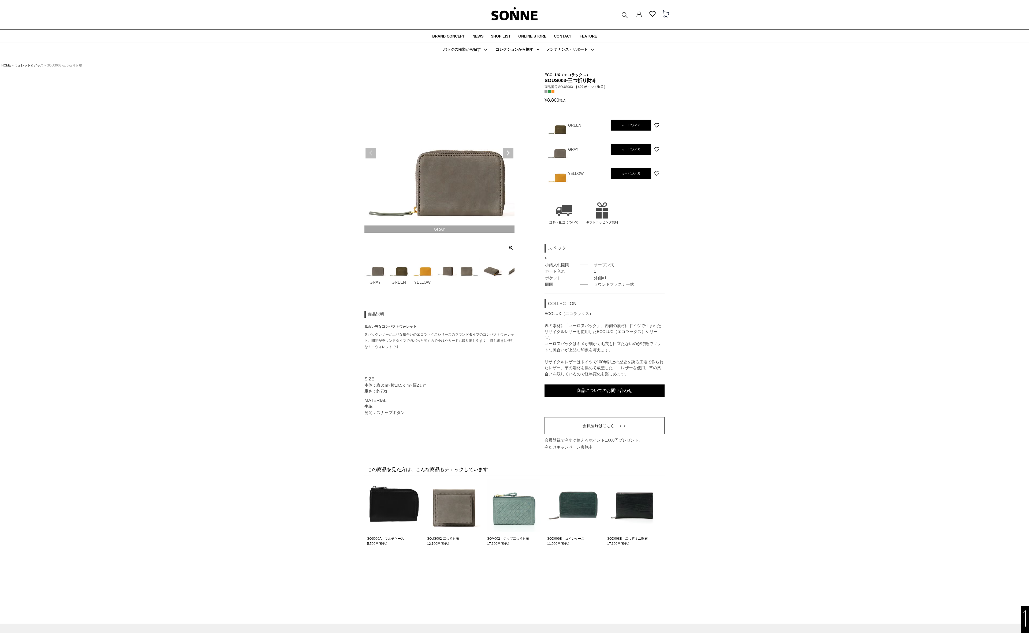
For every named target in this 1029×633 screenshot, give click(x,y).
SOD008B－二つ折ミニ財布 (627, 539)
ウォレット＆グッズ (28, 65)
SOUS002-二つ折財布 (443, 539)
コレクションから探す (514, 49)
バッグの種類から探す (462, 49)
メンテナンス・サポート (567, 49)
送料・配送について (563, 222)
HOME (6, 65)
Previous (371, 153)
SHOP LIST (501, 36)
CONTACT (563, 36)
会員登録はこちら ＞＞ (605, 425)
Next (508, 153)
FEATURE (588, 36)
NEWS (477, 36)
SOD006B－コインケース (565, 539)
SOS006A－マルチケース (385, 539)
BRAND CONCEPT (448, 36)
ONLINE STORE (532, 36)
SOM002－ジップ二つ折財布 (508, 539)
